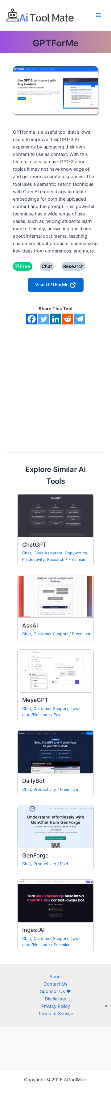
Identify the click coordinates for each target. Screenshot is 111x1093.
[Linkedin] (55, 319)
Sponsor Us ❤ (55, 991)
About (55, 976)
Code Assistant (48, 553)
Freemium (77, 559)
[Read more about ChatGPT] (55, 515)
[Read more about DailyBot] (55, 751)
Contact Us (55, 984)
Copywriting (76, 553)
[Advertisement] (55, 383)
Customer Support (51, 634)
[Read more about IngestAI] (55, 900)
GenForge (35, 855)
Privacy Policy (55, 1006)
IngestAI (33, 929)
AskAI (30, 625)
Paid (58, 714)
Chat (26, 553)
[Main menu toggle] (98, 15)
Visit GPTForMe (52, 284)
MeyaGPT (35, 699)
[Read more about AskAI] (55, 596)
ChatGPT (34, 544)
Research (55, 559)
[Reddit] (67, 319)
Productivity (33, 559)
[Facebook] (31, 319)
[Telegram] (79, 319)
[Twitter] (43, 319)
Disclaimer (55, 999)
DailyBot (33, 780)
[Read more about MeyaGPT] (55, 671)
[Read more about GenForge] (55, 826)
